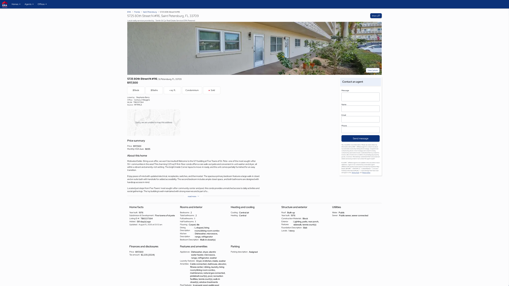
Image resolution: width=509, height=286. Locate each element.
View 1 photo (373, 70)
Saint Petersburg (150, 12)
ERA (129, 12)
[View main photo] (254, 48)
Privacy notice (366, 172)
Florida (137, 12)
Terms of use (355, 172)
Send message (360, 138)
